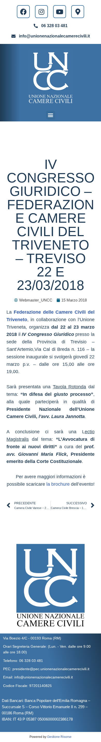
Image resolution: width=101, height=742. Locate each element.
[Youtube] (59, 11)
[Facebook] (23, 11)
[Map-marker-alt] (77, 11)
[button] (50, 115)
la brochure (58, 484)
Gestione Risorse (59, 737)
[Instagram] (41, 11)
